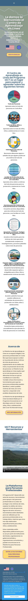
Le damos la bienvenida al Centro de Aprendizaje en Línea (14, 22)
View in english (14, 55)
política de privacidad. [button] (9, 593)
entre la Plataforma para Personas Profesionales (14, 554)
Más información (14, 412)
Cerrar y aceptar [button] (14, 596)
